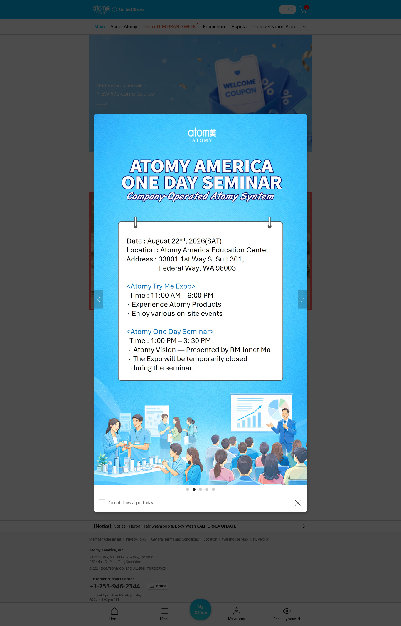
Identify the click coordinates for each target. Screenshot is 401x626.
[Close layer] (297, 503)
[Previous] (98, 299)
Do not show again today (130, 502)
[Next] (302, 299)
